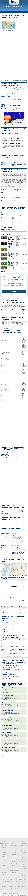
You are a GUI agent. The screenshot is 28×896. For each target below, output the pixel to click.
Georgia (4, 859)
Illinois (3, 867)
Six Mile (2, 612)
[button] (3, 565)
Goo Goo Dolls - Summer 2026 (11, 238)
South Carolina (7, 12)
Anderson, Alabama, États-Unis (18, 547)
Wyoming (24, 875)
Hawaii (4, 863)
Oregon (24, 841)
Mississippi (14, 850)
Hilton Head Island (22, 649)
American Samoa (4, 843)
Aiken (20, 653)
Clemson (3, 601)
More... (2, 399)
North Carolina (14, 866)
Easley (2, 609)
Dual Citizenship (6, 678)
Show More (3, 271)
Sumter (20, 646)
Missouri (14, 852)
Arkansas (4, 847)
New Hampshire (14, 859)
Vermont (24, 866)
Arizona (4, 845)
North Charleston (22, 639)
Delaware (4, 856)
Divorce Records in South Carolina (11, 669)
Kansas (4, 872)
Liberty (20, 603)
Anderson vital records (16, 105)
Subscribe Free (14, 291)
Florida (4, 858)
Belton (12, 577)
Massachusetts (14, 845)
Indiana (4, 868)
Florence (3, 649)
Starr (16, 577)
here (26, 80)
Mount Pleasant (4, 642)
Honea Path (22, 591)
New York (14, 865)
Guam (4, 861)
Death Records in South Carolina (10, 665)
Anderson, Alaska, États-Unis (18, 548)
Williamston (4, 578)
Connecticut (4, 854)
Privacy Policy (18, 893)
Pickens (20, 612)
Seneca (11, 609)
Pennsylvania (24, 843)
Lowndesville (21, 608)
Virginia (24, 868)
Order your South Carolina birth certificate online (18, 109)
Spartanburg (12, 649)
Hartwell (20, 606)
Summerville (3, 646)
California (4, 849)
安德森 (6, 513)
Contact (6, 895)
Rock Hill (11, 643)
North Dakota (14, 868)
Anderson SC (21, 12)
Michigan (14, 847)
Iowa (4, 870)
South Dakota (24, 850)
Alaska (3, 841)
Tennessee (24, 852)
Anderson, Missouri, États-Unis (18, 552)
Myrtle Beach (4, 652)
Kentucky (4, 874)
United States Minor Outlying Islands (24, 861)
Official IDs (5, 671)
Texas (24, 854)
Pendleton (19, 577)
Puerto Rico (24, 845)
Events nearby (8, 234)
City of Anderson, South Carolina (14, 6)
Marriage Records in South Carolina (11, 667)
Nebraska (14, 856)
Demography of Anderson (13, 208)
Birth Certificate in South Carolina (10, 663)
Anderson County (14, 12)
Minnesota (14, 848)
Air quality (7, 227)
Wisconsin (24, 873)
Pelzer (20, 597)
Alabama (4, 840)
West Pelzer (12, 597)
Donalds (11, 606)
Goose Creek (12, 646)
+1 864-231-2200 (15, 93)
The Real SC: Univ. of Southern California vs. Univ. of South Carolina (11, 244)
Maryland (14, 843)
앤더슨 (15, 510)
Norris (11, 603)
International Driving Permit (9, 674)
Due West (3, 606)
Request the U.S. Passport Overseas (11, 676)
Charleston (3, 639)
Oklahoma (24, 839)
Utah (24, 864)
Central (2, 603)
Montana (14, 854)
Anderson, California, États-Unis (18, 549)
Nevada (14, 857)
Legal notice (5, 893)
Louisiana (14, 839)
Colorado (4, 850)
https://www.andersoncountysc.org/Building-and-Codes (19, 204)
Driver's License (6, 672)
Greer (11, 653)
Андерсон (21, 511)
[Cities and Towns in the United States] (14, 2)
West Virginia (24, 872)
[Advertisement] (14, 56)
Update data (12, 893)
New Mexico (14, 863)
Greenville (21, 642)
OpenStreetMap (19, 575)
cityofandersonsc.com (6, 31)
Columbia (4, 852)
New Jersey (14, 861)
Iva (10, 601)
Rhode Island (24, 847)
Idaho (4, 865)
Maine (14, 841)
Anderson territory (11, 529)
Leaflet (10, 575)
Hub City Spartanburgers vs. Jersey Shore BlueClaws (11, 250)
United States (14, 159)
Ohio (14, 874)
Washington (24, 870)
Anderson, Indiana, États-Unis (18, 551)
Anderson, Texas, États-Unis (17, 553)
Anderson (14, 164)
